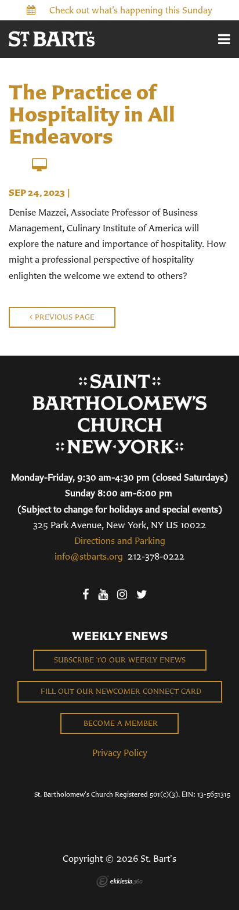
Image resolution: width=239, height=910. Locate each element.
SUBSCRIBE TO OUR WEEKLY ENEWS (120, 660)
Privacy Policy (119, 752)
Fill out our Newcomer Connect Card (119, 691)
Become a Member (119, 723)
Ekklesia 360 (119, 881)
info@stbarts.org (89, 556)
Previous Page (63, 317)
